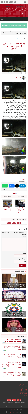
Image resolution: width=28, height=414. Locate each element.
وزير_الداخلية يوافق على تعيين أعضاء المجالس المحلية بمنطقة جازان (14, 329)
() (3, 189)
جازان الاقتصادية (23, 386)
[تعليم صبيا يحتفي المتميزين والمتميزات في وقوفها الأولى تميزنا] (14, 295)
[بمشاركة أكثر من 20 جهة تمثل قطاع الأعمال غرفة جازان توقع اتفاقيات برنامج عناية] (14, 281)
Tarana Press (14, 410)
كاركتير (25, 395)
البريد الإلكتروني (21, 259)
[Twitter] (4, 2)
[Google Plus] (10, 2)
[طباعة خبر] (20, 73)
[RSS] (2, 2)
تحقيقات (24, 32)
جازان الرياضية (24, 389)
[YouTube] (12, 2)
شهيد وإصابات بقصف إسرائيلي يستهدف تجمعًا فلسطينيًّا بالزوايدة (13, 340)
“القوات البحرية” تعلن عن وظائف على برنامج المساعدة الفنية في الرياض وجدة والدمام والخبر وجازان (15, 314)
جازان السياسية (23, 392)
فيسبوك (11, 185)
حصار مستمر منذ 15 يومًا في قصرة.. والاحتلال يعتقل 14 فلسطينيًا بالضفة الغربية (12, 347)
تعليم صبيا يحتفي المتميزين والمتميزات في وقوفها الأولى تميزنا (15, 300)
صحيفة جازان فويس (14, 6)
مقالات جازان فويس (22, 394)
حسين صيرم (18, 77)
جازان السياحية (23, 391)
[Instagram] (15, 2)
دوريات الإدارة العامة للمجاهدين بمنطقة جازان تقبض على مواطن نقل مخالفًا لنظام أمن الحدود (11, 374)
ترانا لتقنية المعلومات (13, 412)
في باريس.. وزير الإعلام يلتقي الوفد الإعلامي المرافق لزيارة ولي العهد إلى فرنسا (11, 356)
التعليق (24, 236)
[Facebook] (7, 2)
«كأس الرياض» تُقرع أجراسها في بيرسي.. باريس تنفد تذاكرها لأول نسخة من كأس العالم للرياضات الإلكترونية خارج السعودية (11, 365)
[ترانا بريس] (6, 412)
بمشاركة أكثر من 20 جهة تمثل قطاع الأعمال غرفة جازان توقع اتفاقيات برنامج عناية (14, 285)
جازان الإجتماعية (23, 384)
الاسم (24, 253)
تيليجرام (22, 185)
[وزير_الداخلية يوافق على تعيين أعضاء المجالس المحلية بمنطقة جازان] (14, 325)
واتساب (5, 185)
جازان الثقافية (24, 387)
